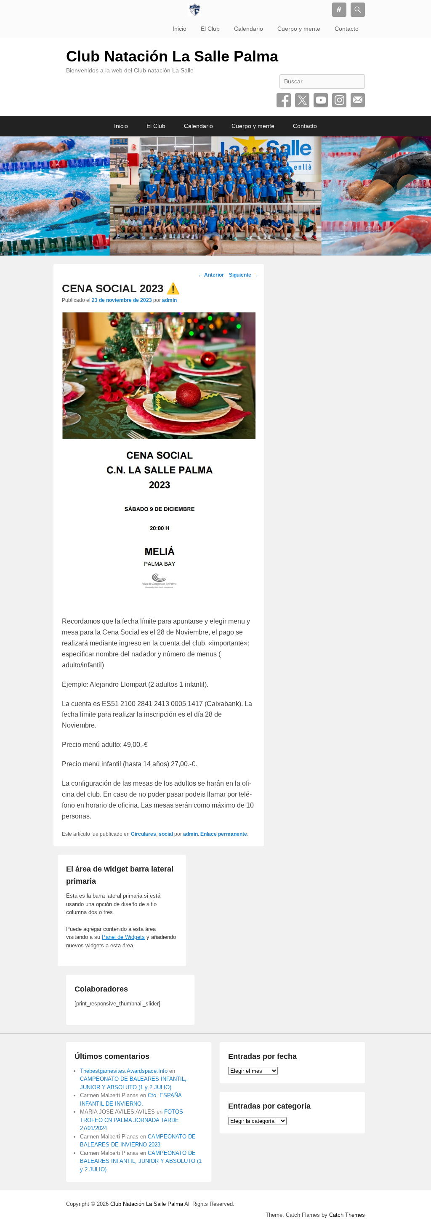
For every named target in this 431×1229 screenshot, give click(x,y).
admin (169, 300)
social (166, 834)
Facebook (284, 100)
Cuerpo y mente (298, 28)
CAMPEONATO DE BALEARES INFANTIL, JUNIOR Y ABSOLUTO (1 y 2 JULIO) (141, 1161)
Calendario (248, 28)
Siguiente (243, 275)
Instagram (339, 100)
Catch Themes (347, 1215)
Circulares (143, 834)
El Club (210, 28)
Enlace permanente (223, 834)
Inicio (179, 28)
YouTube (321, 100)
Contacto (347, 28)
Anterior (211, 275)
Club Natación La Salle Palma (172, 56)
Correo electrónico (358, 100)
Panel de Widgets (123, 937)
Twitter (302, 100)
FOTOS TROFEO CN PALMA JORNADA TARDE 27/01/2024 (131, 1120)
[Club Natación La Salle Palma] (194, 9)
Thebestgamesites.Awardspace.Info (124, 1071)
